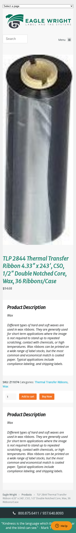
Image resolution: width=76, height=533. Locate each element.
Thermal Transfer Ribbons (51, 382)
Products (27, 494)
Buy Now (47, 396)
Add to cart (28, 396)
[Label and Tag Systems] (38, 21)
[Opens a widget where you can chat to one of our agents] (61, 526)
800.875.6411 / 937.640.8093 (41, 513)
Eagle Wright (10, 494)
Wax (5, 386)
